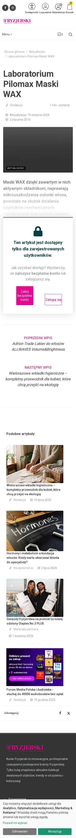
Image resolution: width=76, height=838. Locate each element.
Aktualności (37, 52)
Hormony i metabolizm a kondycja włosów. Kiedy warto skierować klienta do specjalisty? (33, 558)
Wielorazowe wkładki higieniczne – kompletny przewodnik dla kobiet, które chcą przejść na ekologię (33, 490)
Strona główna (14, 52)
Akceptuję (54, 831)
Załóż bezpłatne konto (25, 296)
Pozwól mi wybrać (15, 823)
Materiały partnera (26, 629)
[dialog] (38, 818)
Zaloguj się (53, 300)
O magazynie (17, 799)
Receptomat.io (23, 568)
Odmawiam (20, 831)
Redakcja (16, 105)
